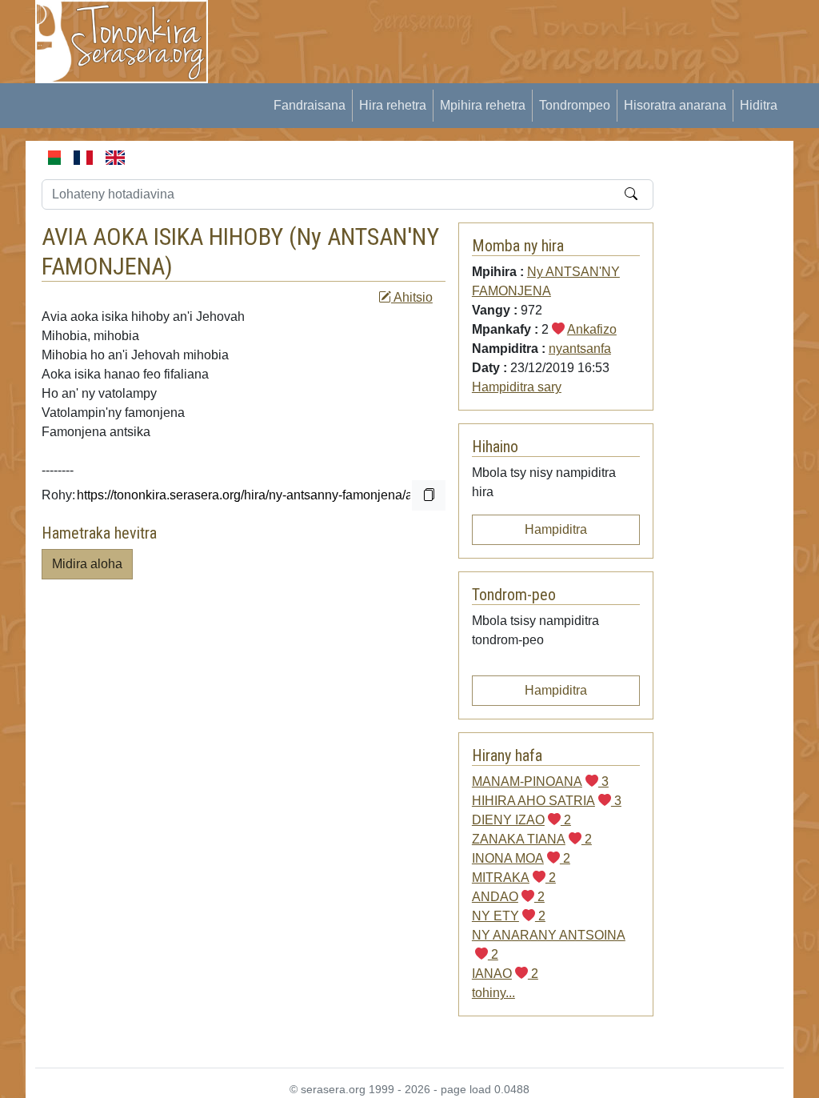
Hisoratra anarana (675, 105)
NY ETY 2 (508, 916)
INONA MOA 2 (521, 858)
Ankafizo (592, 329)
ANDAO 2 (508, 897)
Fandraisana (310, 105)
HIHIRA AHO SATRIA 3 (546, 800)
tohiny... (493, 993)
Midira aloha (87, 564)
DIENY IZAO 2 (521, 820)
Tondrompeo (574, 105)
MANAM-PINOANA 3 (540, 781)
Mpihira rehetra (482, 105)
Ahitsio (412, 297)
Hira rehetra (392, 105)
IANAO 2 (505, 973)
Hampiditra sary (516, 387)
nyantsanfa (580, 348)
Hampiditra (556, 529)
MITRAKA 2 (514, 877)
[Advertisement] (518, 36)
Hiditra (758, 105)
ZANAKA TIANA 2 (532, 839)
